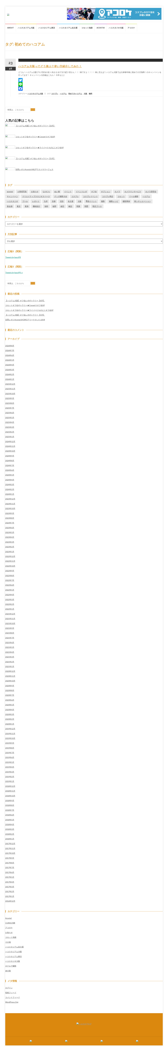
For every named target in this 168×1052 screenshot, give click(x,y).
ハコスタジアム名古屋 (68, 27)
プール (25, 201)
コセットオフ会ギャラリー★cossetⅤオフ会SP (35, 137)
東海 (26, 206)
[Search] (33, 109)
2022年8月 (9, 575)
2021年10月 (10, 623)
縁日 (62, 206)
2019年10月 (10, 738)
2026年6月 (9, 355)
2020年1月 (9, 724)
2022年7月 (9, 580)
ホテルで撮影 (10, 966)
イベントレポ (81, 191)
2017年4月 (9, 882)
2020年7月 (9, 695)
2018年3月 (9, 829)
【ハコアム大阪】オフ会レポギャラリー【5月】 (35, 158)
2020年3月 (9, 714)
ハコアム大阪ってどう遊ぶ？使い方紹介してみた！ (50, 66)
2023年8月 (9, 518)
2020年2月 (9, 719)
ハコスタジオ (12, 201)
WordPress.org (11, 1002)
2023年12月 (10, 499)
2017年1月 (9, 896)
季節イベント (91, 201)
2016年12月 (10, 901)
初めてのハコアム (75, 93)
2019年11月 (10, 733)
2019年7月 (9, 753)
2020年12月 (10, 671)
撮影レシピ (113, 201)
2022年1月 (9, 609)
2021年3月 (9, 657)
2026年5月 (9, 360)
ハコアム (63, 93)
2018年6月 (9, 815)
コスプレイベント (90, 196)
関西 (86, 206)
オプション (105, 191)
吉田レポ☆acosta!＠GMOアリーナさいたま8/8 (25, 320)
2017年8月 (9, 863)
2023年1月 (9, 551)
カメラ (117, 191)
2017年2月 (9, 891)
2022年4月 (9, 594)
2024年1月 (9, 494)
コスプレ (54, 93)
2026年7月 (9, 350)
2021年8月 (9, 633)
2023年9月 (9, 513)
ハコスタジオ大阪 (116, 27)
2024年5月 (9, 475)
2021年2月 (9, 662)
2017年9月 (9, 858)
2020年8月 (9, 690)
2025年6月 (9, 413)
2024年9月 (9, 456)
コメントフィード (12, 997)
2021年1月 (9, 666)
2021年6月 (9, 642)
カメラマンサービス (132, 191)
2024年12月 (10, 441)
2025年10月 (10, 393)
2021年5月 (9, 647)
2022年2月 (9, 604)
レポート (36, 201)
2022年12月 (10, 556)
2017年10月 (10, 853)
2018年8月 (9, 805)
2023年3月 (9, 542)
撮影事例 (126, 201)
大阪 (85, 93)
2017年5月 (9, 877)
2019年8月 (9, 748)
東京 (18, 206)
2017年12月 (10, 843)
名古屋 (70, 201)
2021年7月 (9, 638)
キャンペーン (12, 196)
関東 (78, 206)
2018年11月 (10, 791)
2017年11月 (10, 848)
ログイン (9, 988)
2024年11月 (10, 446)
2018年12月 (10, 786)
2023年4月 (9, 537)
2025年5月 (9, 417)
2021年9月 (9, 628)
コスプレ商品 (107, 196)
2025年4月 (9, 422)
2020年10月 (10, 681)
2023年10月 (10, 508)
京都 (54, 201)
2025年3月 (9, 427)
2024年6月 (9, 470)
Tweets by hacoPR (13, 257)
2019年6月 (9, 757)
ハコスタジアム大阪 (26, 27)
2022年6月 (9, 585)
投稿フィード (10, 992)
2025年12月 (10, 384)
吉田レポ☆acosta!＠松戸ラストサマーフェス (34, 169)
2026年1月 (9, 379)
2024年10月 (10, 451)
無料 (90, 93)
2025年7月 (9, 408)
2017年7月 (9, 867)
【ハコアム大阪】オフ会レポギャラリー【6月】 (35, 126)
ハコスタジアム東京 (46, 27)
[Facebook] (90, 88)
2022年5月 (9, 590)
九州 (46, 201)
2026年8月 (9, 346)
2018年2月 (9, 834)
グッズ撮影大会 (60, 196)
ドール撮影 (133, 196)
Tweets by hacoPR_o (14, 272)
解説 (70, 206)
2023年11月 (10, 504)
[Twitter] (90, 80)
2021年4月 (9, 652)
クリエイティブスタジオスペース (36, 196)
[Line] (90, 84)
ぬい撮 (57, 191)
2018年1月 (9, 839)
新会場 (9, 206)
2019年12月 (10, 729)
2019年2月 (9, 776)
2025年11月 (10, 389)
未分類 (8, 971)
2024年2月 (9, 489)
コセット (121, 196)
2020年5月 (9, 705)
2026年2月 (9, 374)
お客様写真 (22, 191)
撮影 (103, 201)
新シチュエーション (142, 201)
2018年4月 (9, 824)
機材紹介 (36, 206)
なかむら (46, 191)
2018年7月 (9, 810)
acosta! (101, 27)
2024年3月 (9, 484)
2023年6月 (9, 528)
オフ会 (94, 191)
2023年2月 (9, 547)
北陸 (62, 201)
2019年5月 (9, 762)
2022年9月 (9, 571)
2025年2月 (9, 432)
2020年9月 (9, 686)
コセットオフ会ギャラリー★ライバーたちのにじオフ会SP (39, 147)
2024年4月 (9, 480)
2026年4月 (9, 365)
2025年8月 (9, 403)
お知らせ (34, 191)
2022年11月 (10, 561)
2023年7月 (9, 523)
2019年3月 (9, 772)
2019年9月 (9, 743)
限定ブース (97, 206)
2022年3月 (9, 599)
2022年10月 (10, 566)
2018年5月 (9, 820)
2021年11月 (10, 618)
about (10, 27)
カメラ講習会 (150, 191)
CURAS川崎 (10, 923)
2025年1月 (9, 436)
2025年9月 (9, 398)
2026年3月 (9, 370)
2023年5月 (9, 532)
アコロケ (131, 27)
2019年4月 (9, 767)
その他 (8, 942)
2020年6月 (9, 700)
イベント (68, 191)
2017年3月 (9, 887)
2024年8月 (9, 460)
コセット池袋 (87, 27)
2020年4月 (9, 709)
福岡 (54, 206)
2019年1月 (9, 781)
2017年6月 (9, 872)
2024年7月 (9, 465)
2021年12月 (10, 614)
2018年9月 (9, 800)
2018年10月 (10, 796)
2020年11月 (10, 676)
